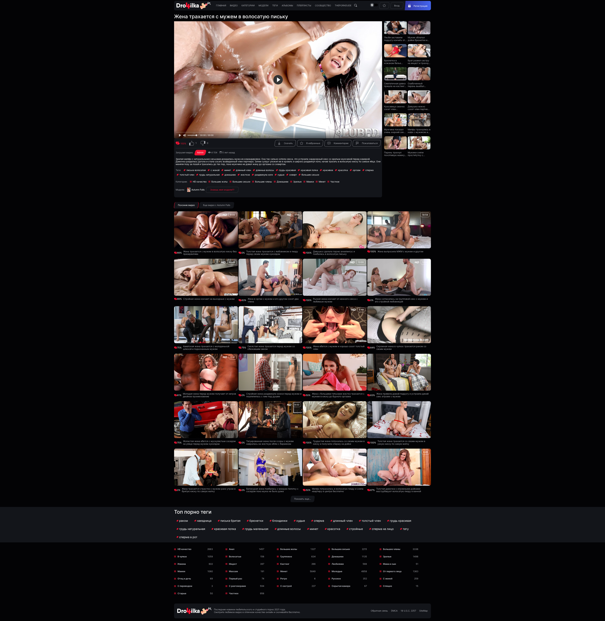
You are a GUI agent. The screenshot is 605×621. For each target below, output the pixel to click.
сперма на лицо (383, 529)
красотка (333, 529)
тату (406, 529)
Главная (221, 5)
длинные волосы (289, 529)
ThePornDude (343, 5)
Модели (263, 5)
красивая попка (225, 529)
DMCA (394, 610)
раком (183, 520)
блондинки (279, 520)
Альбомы (287, 5)
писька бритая (230, 520)
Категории (248, 5)
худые (300, 520)
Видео (234, 5)
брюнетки (256, 520)
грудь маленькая (256, 529)
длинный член (343, 520)
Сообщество (323, 5)
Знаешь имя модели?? (222, 189)
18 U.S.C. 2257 (408, 610)
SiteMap (423, 610)
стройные (356, 529)
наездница (204, 520)
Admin (200, 152)
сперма (319, 520)
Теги (275, 5)
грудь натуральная (192, 529)
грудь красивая (400, 520)
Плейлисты (304, 5)
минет (314, 529)
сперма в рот (188, 537)
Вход (397, 5)
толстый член (371, 520)
